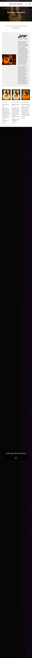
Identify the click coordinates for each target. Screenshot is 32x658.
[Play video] (16, 458)
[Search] (28, 4)
